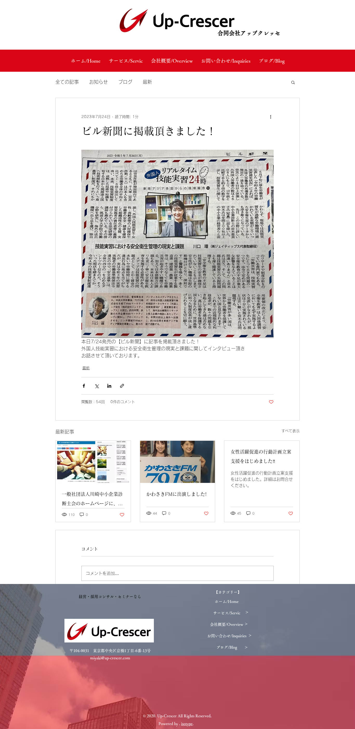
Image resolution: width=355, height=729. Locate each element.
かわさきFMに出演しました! (176, 494)
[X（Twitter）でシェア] (96, 385)
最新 (147, 82)
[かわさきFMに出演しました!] (177, 462)
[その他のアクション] (270, 117)
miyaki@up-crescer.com (110, 658)
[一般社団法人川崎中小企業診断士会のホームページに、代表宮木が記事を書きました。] (93, 462)
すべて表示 (290, 431)
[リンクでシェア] (122, 385)
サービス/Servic (226, 613)
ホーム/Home (227, 601)
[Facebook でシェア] (83, 385)
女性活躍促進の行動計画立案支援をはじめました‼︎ (261, 456)
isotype (187, 724)
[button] (293, 82)
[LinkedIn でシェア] (109, 385)
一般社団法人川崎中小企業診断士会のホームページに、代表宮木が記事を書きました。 (92, 500)
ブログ (125, 82)
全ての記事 (67, 82)
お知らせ (98, 82)
